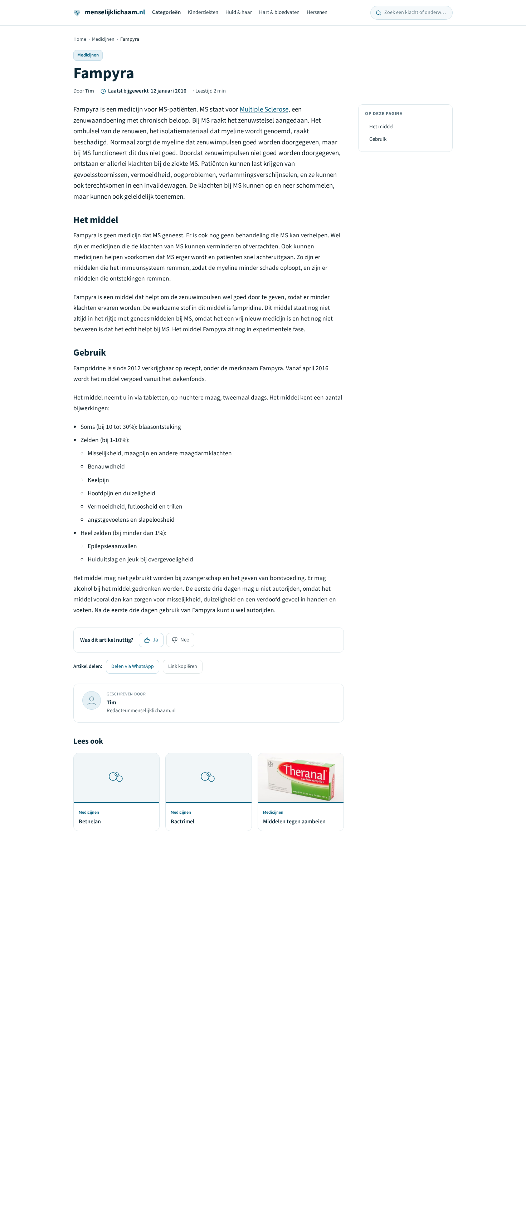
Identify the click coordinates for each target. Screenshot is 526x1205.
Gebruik (377, 139)
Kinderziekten (203, 12)
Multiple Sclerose (264, 109)
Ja (155, 640)
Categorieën (166, 12)
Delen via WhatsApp (132, 666)
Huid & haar (238, 12)
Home (79, 39)
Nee (184, 640)
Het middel (381, 126)
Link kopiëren (182, 666)
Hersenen (317, 12)
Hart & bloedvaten (279, 12)
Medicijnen (103, 39)
